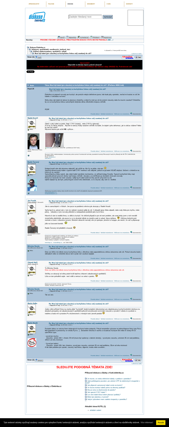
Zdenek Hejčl (32, 262)
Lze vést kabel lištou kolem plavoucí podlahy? (104, 395)
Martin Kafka (32, 303)
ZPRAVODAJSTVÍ (34, 4)
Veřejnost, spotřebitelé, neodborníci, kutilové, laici (50, 49)
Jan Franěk (32, 201)
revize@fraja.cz (57, 242)
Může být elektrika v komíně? (98, 397)
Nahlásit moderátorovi (107, 114)
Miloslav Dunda (33, 246)
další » (140, 53)
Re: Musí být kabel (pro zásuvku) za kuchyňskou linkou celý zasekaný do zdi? (79, 118)
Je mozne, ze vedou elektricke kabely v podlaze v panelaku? (109, 379)
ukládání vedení (95, 410)
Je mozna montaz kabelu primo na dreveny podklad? (106, 388)
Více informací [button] (147, 422)
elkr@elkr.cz (52, 157)
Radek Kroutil (33, 118)
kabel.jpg (49, 147)
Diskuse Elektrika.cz (37, 47)
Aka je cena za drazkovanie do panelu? (101, 390)
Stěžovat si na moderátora (121, 114)
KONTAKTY (129, 4)
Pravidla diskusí (95, 114)
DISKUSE (70, 4)
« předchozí (134, 53)
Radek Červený (33, 162)
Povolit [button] (161, 423)
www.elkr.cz (48, 158)
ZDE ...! (110, 40)
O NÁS (109, 4)
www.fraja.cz (48, 242)
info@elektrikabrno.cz (51, 193)
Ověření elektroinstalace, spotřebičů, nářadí (49, 51)
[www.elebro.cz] (29, 194)
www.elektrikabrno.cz (51, 192)
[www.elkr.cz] (29, 156)
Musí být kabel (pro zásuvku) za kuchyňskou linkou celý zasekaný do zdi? (63, 53)
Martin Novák (33, 323)
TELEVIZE (51, 4)
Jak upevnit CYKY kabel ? (96, 392)
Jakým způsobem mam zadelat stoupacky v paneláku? (107, 399)
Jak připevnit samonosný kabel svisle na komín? (104, 385)
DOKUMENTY (91, 4)
